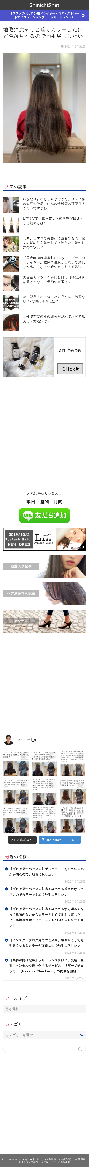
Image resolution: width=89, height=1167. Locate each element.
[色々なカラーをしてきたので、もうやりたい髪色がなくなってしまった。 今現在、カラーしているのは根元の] (45, 820)
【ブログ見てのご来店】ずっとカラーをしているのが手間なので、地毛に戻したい (46, 871)
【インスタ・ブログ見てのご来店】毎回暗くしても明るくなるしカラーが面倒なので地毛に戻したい (46, 943)
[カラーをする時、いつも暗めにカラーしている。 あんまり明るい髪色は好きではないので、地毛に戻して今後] (45, 763)
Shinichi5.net (44, 5)
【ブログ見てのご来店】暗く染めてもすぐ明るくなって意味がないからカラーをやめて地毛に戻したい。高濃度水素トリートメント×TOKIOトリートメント (46, 917)
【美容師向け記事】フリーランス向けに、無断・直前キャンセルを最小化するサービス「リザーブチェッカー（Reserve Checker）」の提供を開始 (46, 966)
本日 (30, 501)
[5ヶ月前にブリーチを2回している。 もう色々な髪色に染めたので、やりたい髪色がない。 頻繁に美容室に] (16, 792)
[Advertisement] (44, 436)
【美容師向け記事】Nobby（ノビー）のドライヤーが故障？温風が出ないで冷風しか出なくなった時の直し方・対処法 (54, 262)
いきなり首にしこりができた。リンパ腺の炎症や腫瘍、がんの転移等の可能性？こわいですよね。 (54, 203)
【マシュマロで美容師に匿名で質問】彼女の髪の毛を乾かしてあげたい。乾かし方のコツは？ (54, 242)
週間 (44, 501)
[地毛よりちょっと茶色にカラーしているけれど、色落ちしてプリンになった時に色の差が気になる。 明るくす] (73, 763)
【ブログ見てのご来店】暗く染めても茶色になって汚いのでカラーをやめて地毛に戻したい (46, 891)
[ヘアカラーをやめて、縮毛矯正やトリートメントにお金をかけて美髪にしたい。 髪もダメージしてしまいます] (45, 792)
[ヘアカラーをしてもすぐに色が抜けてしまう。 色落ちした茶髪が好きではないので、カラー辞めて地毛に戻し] (16, 820)
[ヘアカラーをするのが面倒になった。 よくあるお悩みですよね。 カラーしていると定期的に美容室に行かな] (16, 763)
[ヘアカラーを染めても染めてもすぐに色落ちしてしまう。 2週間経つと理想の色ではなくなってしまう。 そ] (73, 820)
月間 (58, 501)
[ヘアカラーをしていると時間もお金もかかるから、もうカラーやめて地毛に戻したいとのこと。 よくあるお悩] (73, 792)
